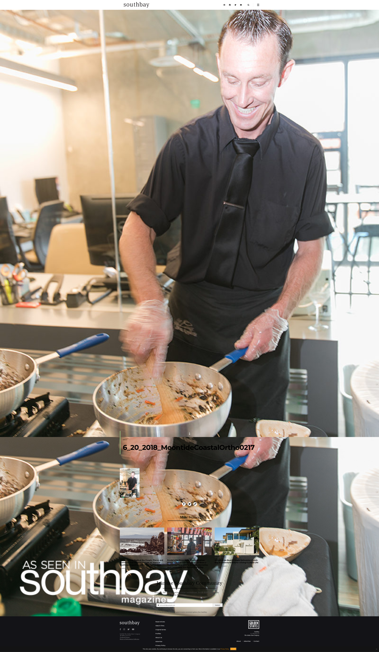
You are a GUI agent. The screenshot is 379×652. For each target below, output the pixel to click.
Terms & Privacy (125, 637)
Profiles (158, 633)
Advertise (158, 641)
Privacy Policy (160, 645)
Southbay (256, 632)
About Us (158, 637)
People (125, 557)
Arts (121, 557)
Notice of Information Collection (129, 639)
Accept (233, 649)
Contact (256, 641)
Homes (217, 557)
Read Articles (160, 622)
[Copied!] (195, 504)
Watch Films (159, 626)
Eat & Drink (171, 557)
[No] (377, 649)
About (238, 641)
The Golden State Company (251, 635)
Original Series (160, 630)
